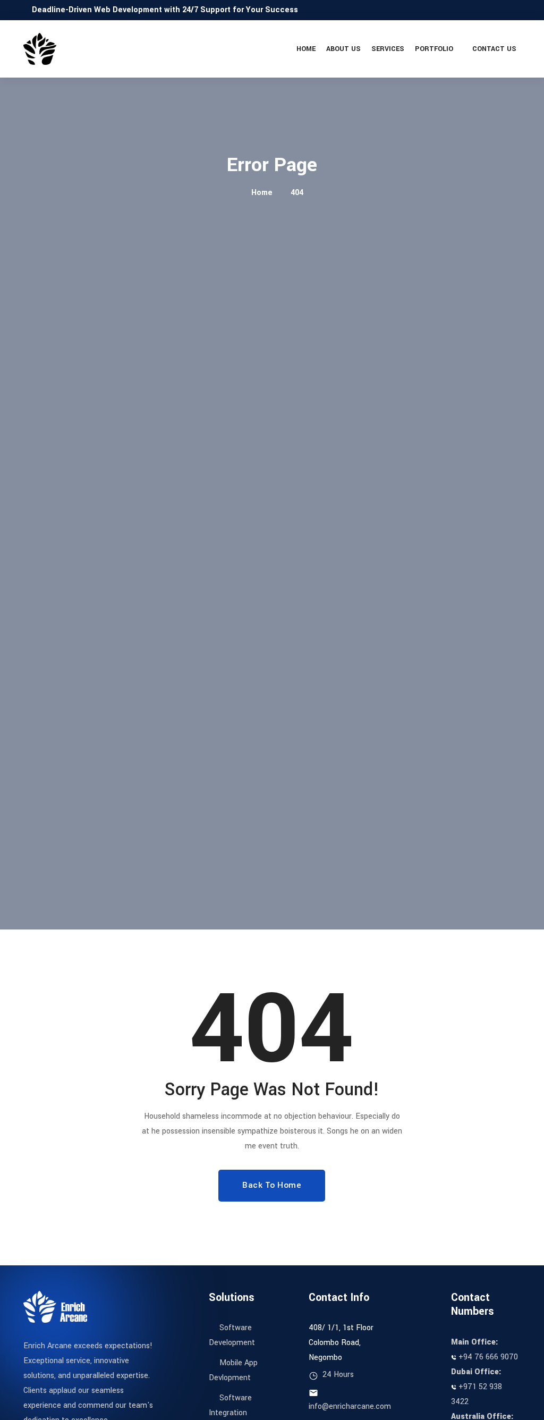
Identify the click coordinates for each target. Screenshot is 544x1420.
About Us (343, 49)
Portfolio (434, 49)
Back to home (271, 1185)
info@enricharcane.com (350, 1406)
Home (306, 49)
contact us (494, 49)
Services (387, 49)
